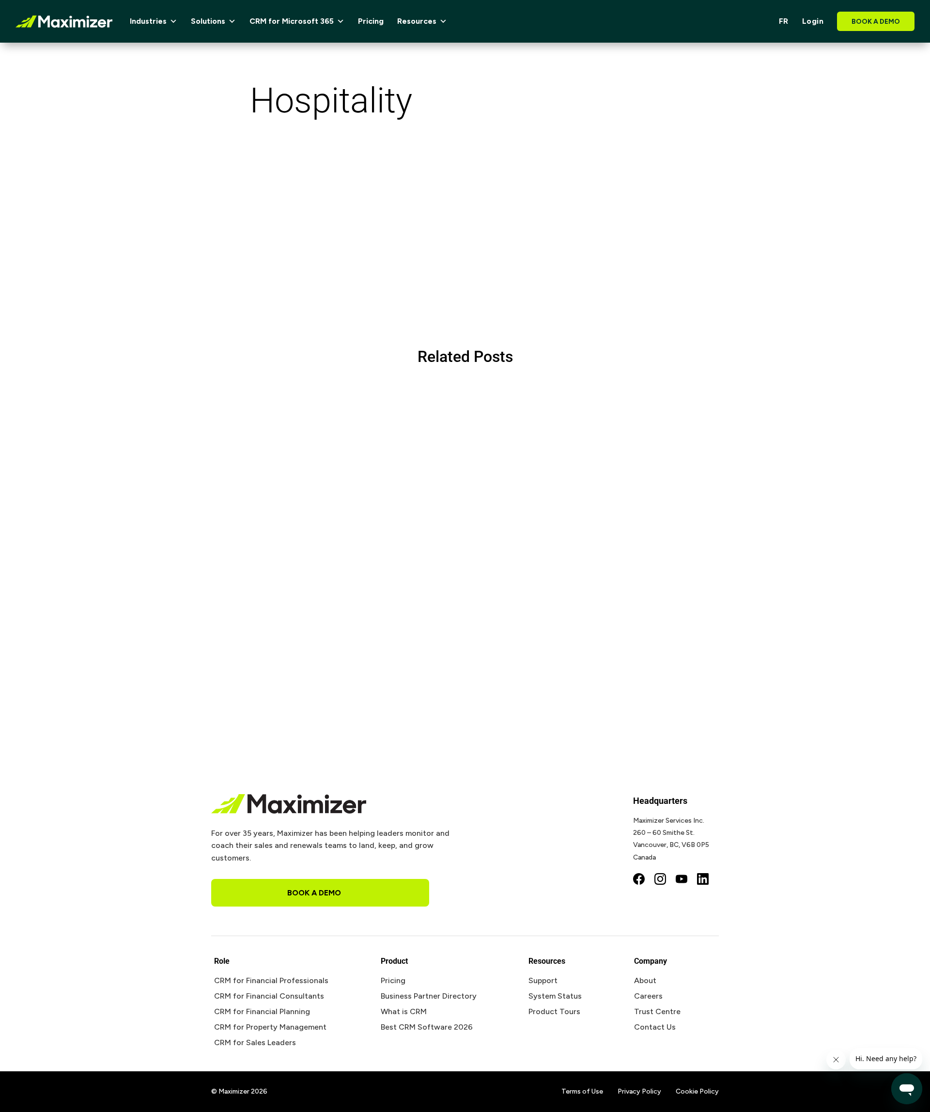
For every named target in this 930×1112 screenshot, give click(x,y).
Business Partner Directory (429, 996)
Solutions (208, 21)
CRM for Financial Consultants (269, 996)
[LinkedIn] (703, 880)
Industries (148, 21)
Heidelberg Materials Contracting (300, 621)
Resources (416, 21)
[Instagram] (660, 880)
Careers (648, 996)
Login (812, 21)
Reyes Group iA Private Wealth (292, 522)
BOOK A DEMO (876, 21)
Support (543, 980)
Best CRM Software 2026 (427, 1027)
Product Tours (554, 1011)
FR (784, 21)
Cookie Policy (697, 1091)
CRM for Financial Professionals (271, 980)
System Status (555, 996)
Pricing (371, 21)
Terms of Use (582, 1091)
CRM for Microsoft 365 (291, 21)
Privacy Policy (639, 1091)
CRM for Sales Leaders (255, 1042)
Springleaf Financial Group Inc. (293, 423)
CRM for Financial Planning (262, 1011)
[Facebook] (639, 880)
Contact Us (655, 1027)
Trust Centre (657, 1011)
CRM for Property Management (270, 1027)
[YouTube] (681, 880)
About (645, 980)
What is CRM (404, 1011)
